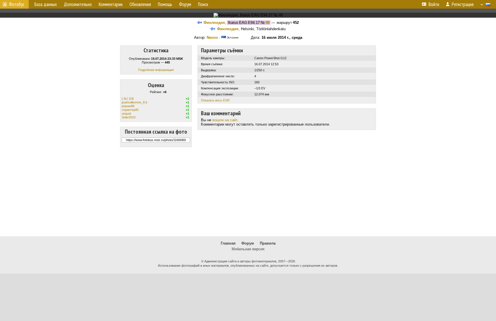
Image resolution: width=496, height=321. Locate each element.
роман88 (128, 106)
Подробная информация (156, 70)
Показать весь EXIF (215, 100)
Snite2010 (128, 117)
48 (268, 22)
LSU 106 (128, 98)
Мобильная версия (248, 249)
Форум (247, 243)
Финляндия (214, 22)
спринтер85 (130, 110)
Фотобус (16, 4)
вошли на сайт (224, 120)
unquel (126, 113)
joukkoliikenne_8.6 (134, 102)
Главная (228, 243)
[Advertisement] (248, 191)
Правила (268, 243)
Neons (212, 37)
